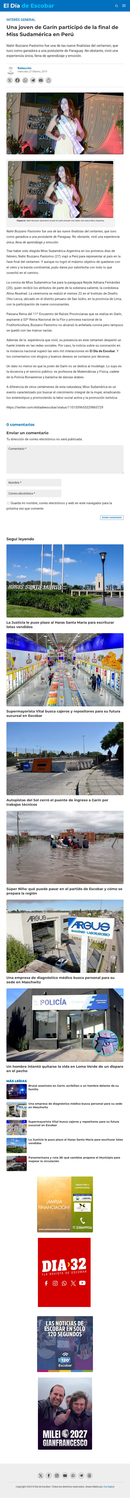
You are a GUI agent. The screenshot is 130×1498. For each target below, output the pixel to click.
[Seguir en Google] (89, 1475)
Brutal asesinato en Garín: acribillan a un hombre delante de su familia (73, 1087)
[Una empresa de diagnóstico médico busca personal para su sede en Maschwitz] (16, 1109)
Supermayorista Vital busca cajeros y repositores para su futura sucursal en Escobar (73, 1123)
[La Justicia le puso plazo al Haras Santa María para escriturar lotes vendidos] (16, 1145)
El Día (28, 5)
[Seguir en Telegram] (81, 1475)
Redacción (24, 68)
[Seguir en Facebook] (48, 1475)
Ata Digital (108, 1486)
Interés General (20, 20)
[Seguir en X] (40, 1475)
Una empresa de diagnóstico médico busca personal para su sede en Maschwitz (75, 1105)
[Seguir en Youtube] (65, 1475)
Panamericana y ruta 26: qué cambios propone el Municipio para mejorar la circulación (74, 1159)
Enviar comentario (112, 517)
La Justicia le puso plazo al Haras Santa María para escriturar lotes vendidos (75, 1141)
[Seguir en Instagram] (56, 1475)
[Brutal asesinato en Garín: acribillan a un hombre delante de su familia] (16, 1091)
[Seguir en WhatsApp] (73, 1475)
